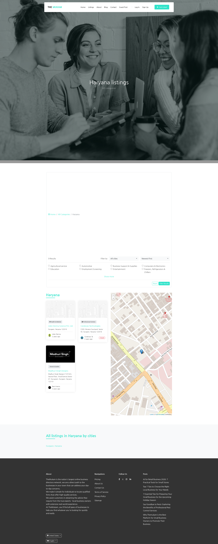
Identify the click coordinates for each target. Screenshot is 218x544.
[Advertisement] (109, 190)
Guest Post (123, 7)
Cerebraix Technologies (90, 326)
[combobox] (124, 258)
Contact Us (99, 488)
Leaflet (152, 414)
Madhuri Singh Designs (58, 371)
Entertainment (119, 269)
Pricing (97, 479)
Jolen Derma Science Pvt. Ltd (60, 326)
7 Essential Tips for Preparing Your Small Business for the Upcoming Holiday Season (157, 497)
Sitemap (98, 500)
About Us (99, 483)
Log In (137, 7)
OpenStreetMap (160, 414)
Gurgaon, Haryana (54, 446)
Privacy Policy (100, 496)
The (55, 7)
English (52, 541)
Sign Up (145, 7)
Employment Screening (92, 269)
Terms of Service (101, 492)
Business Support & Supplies (125, 266)
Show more (109, 276)
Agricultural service (59, 266)
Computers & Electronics (154, 266)
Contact (113, 7)
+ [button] (113, 295)
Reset (155, 283)
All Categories (64, 214)
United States (54, 535)
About (99, 7)
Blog (106, 7)
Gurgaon (51, 329)
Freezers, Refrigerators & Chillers (154, 270)
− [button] (113, 298)
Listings (91, 7)
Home (83, 7)
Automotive (87, 266)
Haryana (58, 329)
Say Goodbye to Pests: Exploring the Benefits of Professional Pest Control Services (156, 507)
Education (55, 269)
